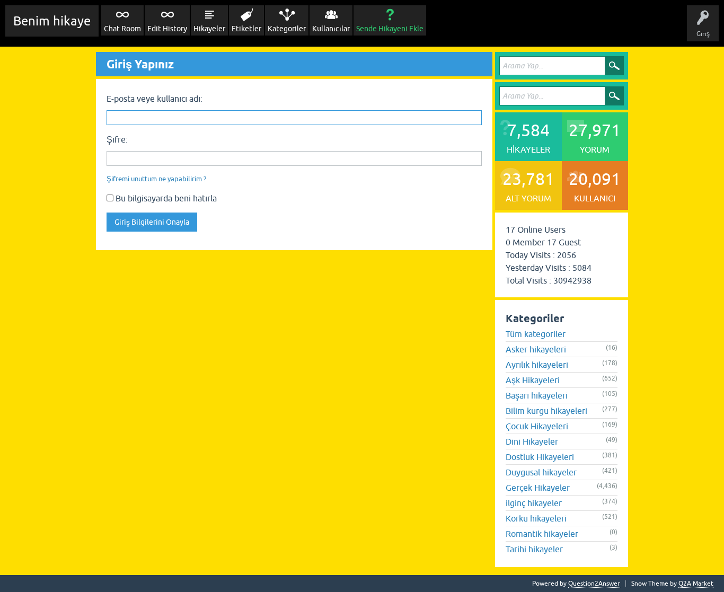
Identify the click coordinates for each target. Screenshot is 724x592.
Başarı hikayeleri (537, 395)
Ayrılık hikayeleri (537, 364)
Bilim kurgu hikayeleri (546, 411)
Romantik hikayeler (542, 533)
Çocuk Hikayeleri (537, 426)
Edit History (167, 28)
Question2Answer (594, 583)
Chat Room (122, 28)
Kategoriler (287, 28)
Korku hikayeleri (536, 518)
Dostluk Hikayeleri (540, 457)
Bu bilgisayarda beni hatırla (165, 198)
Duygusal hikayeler (541, 472)
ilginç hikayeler (534, 503)
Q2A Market (695, 583)
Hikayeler (209, 28)
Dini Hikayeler (532, 441)
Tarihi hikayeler (534, 549)
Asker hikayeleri (536, 349)
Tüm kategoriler (536, 334)
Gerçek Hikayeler (538, 487)
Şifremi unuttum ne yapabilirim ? (156, 179)
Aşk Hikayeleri (533, 380)
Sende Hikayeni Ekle (389, 28)
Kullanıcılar (331, 28)
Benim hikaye (52, 21)
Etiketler (246, 28)
